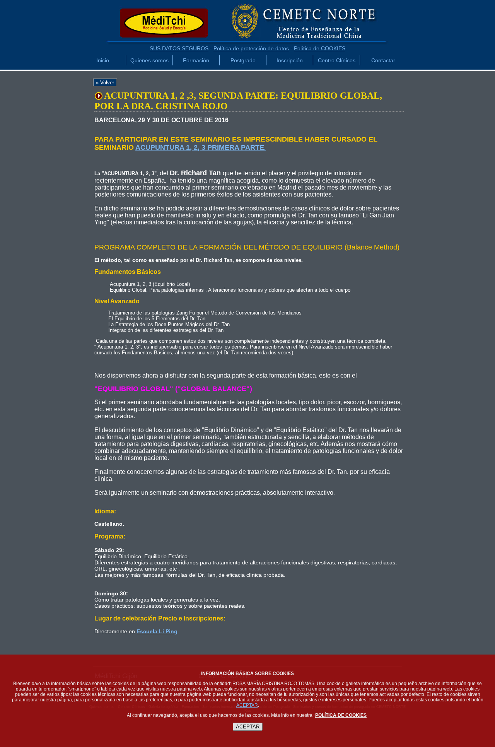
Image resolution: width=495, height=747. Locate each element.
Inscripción (290, 60)
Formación (196, 60)
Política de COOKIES (319, 48)
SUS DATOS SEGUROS (179, 48)
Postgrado (243, 60)
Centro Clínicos (336, 60)
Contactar (383, 60)
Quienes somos (149, 60)
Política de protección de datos (251, 48)
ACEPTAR (247, 705)
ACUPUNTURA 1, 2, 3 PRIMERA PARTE (199, 147)
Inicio (102, 60)
